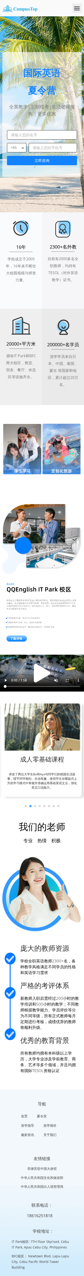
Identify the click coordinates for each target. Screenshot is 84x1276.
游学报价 (49, 1125)
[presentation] (25, 806)
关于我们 (49, 1135)
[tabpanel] (42, 751)
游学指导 (27, 1125)
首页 (24, 1116)
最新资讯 (27, 1135)
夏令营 (42, 1116)
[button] (77, 8)
